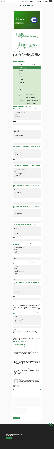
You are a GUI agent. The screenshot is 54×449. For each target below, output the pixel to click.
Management (32, 1)
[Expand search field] (50, 1)
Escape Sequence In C (19, 33)
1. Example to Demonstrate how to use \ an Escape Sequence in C (27, 36)
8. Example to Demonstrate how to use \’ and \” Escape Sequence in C (28, 44)
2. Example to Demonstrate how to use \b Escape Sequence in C (27, 37)
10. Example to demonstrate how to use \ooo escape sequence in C (27, 46)
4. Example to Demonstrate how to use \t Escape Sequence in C (27, 39)
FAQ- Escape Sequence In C (20, 48)
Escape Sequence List (19, 34)
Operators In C (37, 389)
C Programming (16, 385)
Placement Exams (38, 1)
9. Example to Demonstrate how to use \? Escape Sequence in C (27, 45)
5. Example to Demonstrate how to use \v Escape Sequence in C (27, 41)
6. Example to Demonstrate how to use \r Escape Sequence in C (27, 42)
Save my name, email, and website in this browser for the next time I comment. (27, 415)
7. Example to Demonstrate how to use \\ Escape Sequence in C (27, 43)
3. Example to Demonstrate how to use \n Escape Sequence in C (27, 38)
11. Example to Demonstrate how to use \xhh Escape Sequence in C (28, 47)
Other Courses (45, 1)
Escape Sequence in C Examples (21, 35)
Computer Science (25, 1)
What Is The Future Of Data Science (20, 389)
